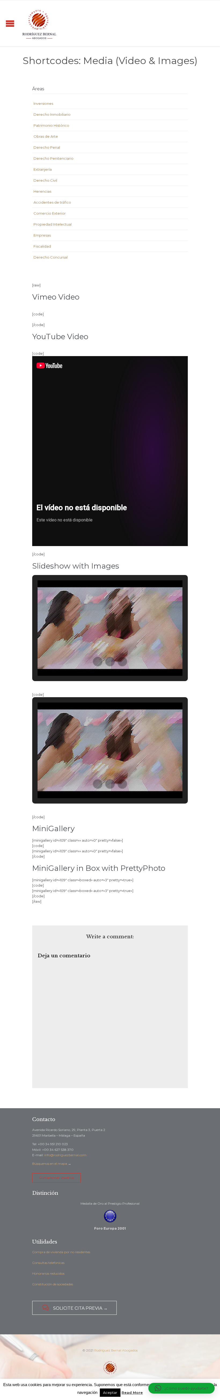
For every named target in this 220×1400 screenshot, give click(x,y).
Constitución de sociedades (52, 1284)
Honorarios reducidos (48, 1273)
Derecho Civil (45, 180)
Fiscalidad (42, 246)
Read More (132, 1392)
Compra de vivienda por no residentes (61, 1252)
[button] (97, 661)
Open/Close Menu (10, 23)
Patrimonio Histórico (51, 125)
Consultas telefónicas (48, 1263)
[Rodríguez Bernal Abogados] (39, 23)
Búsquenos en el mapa (49, 1164)
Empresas (42, 235)
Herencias (42, 191)
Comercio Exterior (50, 213)
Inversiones (43, 103)
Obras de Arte (46, 136)
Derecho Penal (47, 147)
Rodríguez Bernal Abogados (116, 1350)
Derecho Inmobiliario (52, 114)
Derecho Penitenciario (54, 158)
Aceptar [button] (110, 1392)
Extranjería (43, 169)
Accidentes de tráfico (52, 202)
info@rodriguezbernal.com (65, 1155)
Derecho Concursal (51, 257)
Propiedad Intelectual (53, 224)
